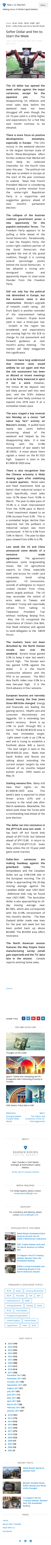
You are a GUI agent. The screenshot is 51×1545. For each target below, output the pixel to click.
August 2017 (13, 1388)
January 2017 (13, 1410)
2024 (10, 1350)
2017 (10, 1372)
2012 (10, 1427)
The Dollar (20, 1295)
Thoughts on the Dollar (16, 1052)
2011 (10, 1431)
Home (8, 23)
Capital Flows (12, 1325)
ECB (30, 1295)
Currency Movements (34, 1291)
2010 (10, 1434)
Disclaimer (9, 988)
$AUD (39, 1305)
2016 (10, 1415)
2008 (10, 1440)
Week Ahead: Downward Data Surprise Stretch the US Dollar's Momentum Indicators (31, 1236)
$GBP (32, 23)
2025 (10, 1347)
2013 (10, 1424)
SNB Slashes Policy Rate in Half (20, 1105)
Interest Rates (30, 1320)
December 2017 (14, 1375)
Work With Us (9, 1527)
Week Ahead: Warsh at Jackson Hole (33, 1469)
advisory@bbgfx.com (29, 1214)
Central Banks (22, 1310)
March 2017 (12, 1404)
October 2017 (13, 1381)
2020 (10, 1363)
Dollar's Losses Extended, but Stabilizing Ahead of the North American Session (31, 1269)
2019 (10, 1366)
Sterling (29, 1305)
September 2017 (15, 1385)
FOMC (24, 1325)
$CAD (15, 23)
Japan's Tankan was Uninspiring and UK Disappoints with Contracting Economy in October (24, 1079)
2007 (10, 1444)
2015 (10, 1418)
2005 (10, 1450)
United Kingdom (13, 1320)
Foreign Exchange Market (17, 1315)
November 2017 (14, 1378)
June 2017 (12, 1394)
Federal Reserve (13, 1300)
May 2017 (12, 1398)
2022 (10, 1356)
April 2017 (12, 1401)
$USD (8, 26)
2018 (10, 1369)
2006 (10, 1447)
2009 (10, 1437)
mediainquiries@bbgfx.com (25, 1193)
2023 (10, 1353)
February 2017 (14, 1407)
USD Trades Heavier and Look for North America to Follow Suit (31, 1247)
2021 (10, 1359)
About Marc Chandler (12, 1524)
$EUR (26, 23)
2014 (10, 1421)
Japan (18, 1291)
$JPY (38, 23)
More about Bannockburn (25, 1172)
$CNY (20, 23)
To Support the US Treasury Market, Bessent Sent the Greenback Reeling (30, 1258)
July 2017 (11, 1391)
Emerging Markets (14, 1305)
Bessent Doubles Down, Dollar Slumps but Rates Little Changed (34, 1485)
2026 (10, 1343)
